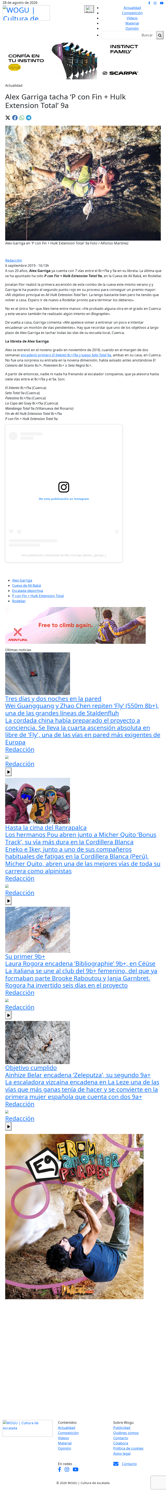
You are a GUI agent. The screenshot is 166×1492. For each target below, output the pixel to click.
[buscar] (159, 35)
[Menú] (89, 9)
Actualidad (132, 7)
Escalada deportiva (27, 590)
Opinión (132, 28)
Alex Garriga (22, 580)
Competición (132, 13)
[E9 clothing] (74, 1216)
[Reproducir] (8, 772)
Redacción (13, 260)
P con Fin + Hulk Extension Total (38, 595)
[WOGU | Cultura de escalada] (26, 12)
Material (132, 23)
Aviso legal (122, 1453)
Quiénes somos (126, 1432)
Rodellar (19, 601)
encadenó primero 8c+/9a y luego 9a (66, 355)
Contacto (120, 1438)
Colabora (120, 1443)
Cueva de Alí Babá (26, 585)
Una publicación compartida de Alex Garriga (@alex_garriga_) (63, 555)
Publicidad (121, 1427)
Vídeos (132, 18)
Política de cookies (128, 1448)
